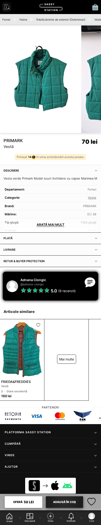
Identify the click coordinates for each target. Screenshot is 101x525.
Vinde (10, 455)
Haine (23, 19)
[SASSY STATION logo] (51, 7)
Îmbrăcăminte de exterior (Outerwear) (60, 19)
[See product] (22, 348)
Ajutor (11, 466)
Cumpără (13, 443)
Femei (6, 19)
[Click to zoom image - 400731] (40, 79)
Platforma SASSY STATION (28, 432)
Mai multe (66, 359)
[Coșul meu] (95, 7)
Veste (92, 197)
